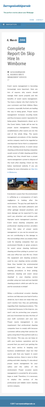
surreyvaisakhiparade (17, 72)
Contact (39, 20)
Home (32, 20)
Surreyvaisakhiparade (17, 6)
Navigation (11, 24)
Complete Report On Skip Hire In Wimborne (21, 56)
